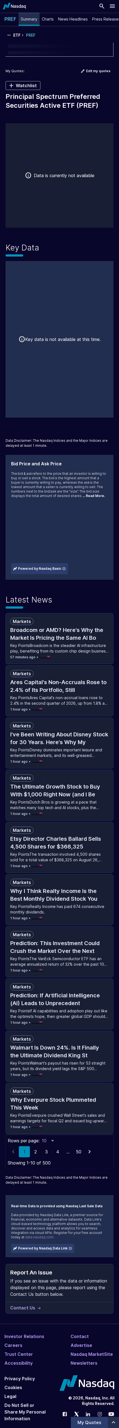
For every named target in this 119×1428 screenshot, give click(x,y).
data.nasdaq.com (39, 1237)
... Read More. (93, 496)
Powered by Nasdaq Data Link (43, 1248)
